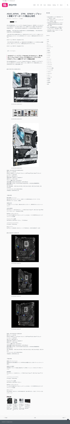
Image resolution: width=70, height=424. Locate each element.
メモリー (48, 75)
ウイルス (48, 55)
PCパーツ (48, 48)
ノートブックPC (50, 70)
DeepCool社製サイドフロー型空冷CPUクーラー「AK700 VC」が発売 (55, 17)
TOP (35, 417)
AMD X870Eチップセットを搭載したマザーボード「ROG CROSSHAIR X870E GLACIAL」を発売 (21, 407)
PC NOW (3, 0)
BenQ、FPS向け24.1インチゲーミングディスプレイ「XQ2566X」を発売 (55, 20)
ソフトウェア (49, 64)
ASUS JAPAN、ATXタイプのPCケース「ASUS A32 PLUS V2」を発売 (54, 31)
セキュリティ (49, 63)
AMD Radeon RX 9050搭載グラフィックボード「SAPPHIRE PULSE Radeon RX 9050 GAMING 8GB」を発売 (55, 24)
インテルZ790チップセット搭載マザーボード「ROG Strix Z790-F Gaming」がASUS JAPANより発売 (9, 407)
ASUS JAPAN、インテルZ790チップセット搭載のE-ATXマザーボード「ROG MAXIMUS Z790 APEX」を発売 (15, 407)
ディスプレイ (49, 66)
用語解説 (48, 82)
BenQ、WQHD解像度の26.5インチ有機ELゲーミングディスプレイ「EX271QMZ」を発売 (55, 28)
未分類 (48, 80)
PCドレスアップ (50, 46)
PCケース (48, 45)
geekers (5, 0)
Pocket (15, 21)
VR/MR (48, 50)
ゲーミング (49, 59)
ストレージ (49, 61)
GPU (48, 41)
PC (47, 43)
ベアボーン (49, 71)
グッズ (48, 57)
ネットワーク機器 (50, 68)
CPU (48, 39)
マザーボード (16, 18)
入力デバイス (49, 77)
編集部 (22, 18)
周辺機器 (48, 79)
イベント (48, 54)
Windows (48, 52)
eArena (11, 0)
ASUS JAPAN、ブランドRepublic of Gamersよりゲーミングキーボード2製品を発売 (27, 406)
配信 (48, 84)
